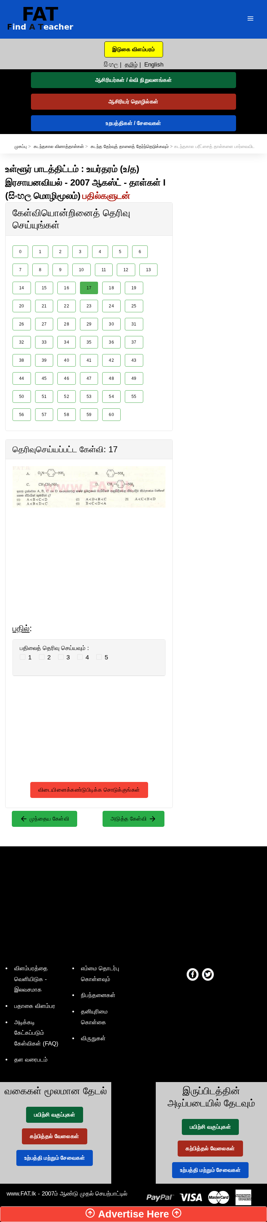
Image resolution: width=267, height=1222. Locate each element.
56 (21, 414)
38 (21, 360)
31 (134, 324)
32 (21, 342)
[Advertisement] (89, 556)
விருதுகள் (93, 1038)
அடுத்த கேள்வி (129, 819)
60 (111, 414)
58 (66, 414)
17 (89, 287)
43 (134, 360)
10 (81, 269)
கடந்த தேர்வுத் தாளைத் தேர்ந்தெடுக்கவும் (130, 146)
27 (44, 324)
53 (89, 396)
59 (89, 414)
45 (44, 378)
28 (66, 324)
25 (134, 306)
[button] (133, 49)
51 (44, 396)
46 (66, 378)
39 (44, 360)
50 (21, 396)
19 (134, 287)
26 (21, 324)
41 (89, 360)
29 (89, 324)
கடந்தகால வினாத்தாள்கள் (59, 146)
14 (21, 287)
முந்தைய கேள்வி (48, 819)
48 (111, 378)
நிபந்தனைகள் (98, 995)
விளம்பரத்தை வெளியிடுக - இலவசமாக (31, 979)
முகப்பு (21, 146)
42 (111, 360)
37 (134, 342)
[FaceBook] (192, 974)
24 (111, 306)
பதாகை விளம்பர (34, 1006)
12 (126, 269)
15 (44, 287)
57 (44, 414)
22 (66, 306)
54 (111, 396)
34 (66, 342)
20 (21, 306)
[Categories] (250, 19)
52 (66, 396)
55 (134, 396)
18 (111, 287)
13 (148, 269)
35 (89, 342)
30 (111, 324)
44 (21, 378)
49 (134, 378)
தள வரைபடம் (31, 1059)
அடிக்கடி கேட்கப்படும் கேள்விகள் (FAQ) (36, 1033)
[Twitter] (208, 974)
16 (66, 287)
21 (44, 306)
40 (66, 360)
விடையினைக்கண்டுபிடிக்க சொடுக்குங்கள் (89, 790)
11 (104, 269)
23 (89, 306)
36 (111, 342)
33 (44, 342)
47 (89, 378)
